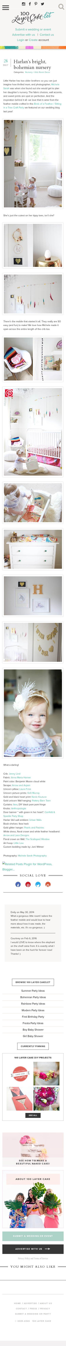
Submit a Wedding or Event (33, 1236)
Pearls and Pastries (34, 827)
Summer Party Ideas (33, 991)
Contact (21, 1308)
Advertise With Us (30, 1249)
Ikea (15, 804)
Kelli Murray (33, 793)
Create (33, 40)
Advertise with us (23, 35)
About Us (46, 1303)
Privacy (45, 1308)
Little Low (19, 843)
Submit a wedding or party (33, 1314)
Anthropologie (18, 808)
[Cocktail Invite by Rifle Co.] (19, 1099)
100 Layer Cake (33, 19)
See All (33, 1115)
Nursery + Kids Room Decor (37, 72)
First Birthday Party (33, 1017)
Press (33, 1308)
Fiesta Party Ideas (33, 1023)
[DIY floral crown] (46, 1073)
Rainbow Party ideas (33, 1003)
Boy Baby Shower (33, 1029)
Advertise (30, 1303)
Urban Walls (35, 820)
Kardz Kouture (39, 796)
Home (17, 1303)
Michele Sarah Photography (32, 855)
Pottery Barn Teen (41, 800)
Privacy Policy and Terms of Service (33, 1258)
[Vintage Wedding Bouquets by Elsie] (46, 1099)
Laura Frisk (25, 789)
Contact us (47, 35)
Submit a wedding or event (33, 29)
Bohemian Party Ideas (33, 997)
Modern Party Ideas (33, 1010)
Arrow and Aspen (21, 785)
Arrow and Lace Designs (16, 835)
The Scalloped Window (37, 839)
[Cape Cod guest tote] (19, 1073)
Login (20, 40)
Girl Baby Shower (33, 1036)
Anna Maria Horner (21, 777)
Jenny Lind (14, 773)
